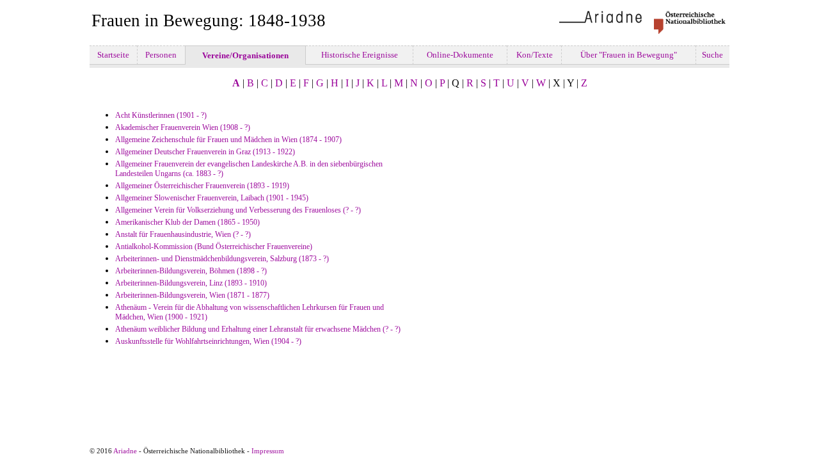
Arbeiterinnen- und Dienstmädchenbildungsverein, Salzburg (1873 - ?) (222, 258)
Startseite (113, 55)
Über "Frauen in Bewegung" (628, 55)
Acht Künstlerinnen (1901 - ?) (161, 115)
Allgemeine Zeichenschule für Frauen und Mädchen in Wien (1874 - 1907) (228, 139)
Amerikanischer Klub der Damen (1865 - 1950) (187, 222)
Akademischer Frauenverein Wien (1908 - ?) (182, 127)
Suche (712, 55)
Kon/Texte (534, 55)
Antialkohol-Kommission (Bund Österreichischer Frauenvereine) (213, 246)
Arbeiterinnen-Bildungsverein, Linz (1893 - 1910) (191, 283)
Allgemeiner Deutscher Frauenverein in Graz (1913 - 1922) (205, 151)
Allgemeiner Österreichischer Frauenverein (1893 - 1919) (202, 185)
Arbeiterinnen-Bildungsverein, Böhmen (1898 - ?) (191, 270)
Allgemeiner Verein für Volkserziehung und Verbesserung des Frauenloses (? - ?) (238, 210)
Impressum (267, 451)
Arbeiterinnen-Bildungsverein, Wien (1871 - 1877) (192, 295)
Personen (161, 55)
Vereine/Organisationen (245, 55)
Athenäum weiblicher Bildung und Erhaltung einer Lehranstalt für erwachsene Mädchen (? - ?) (258, 329)
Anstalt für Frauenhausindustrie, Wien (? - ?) (183, 234)
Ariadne (125, 451)
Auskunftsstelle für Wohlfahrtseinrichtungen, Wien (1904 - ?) (208, 341)
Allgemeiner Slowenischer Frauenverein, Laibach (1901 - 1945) (211, 197)
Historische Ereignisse (359, 55)
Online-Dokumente (460, 55)
